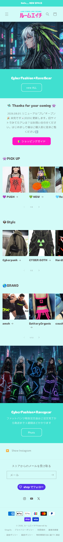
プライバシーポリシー (24, 529)
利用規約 (41, 529)
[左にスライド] (24, 207)
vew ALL (31, 87)
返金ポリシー (12, 534)
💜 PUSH (9, 197)
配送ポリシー (27, 534)
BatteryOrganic (40, 323)
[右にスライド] (39, 207)
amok (6, 323)
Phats (31, 432)
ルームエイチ (30, 525)
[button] (6, 14)
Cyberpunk (10, 260)
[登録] (52, 475)
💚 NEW (34, 197)
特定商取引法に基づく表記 (48, 534)
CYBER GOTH (38, 260)
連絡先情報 (53, 529)
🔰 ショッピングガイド (31, 141)
